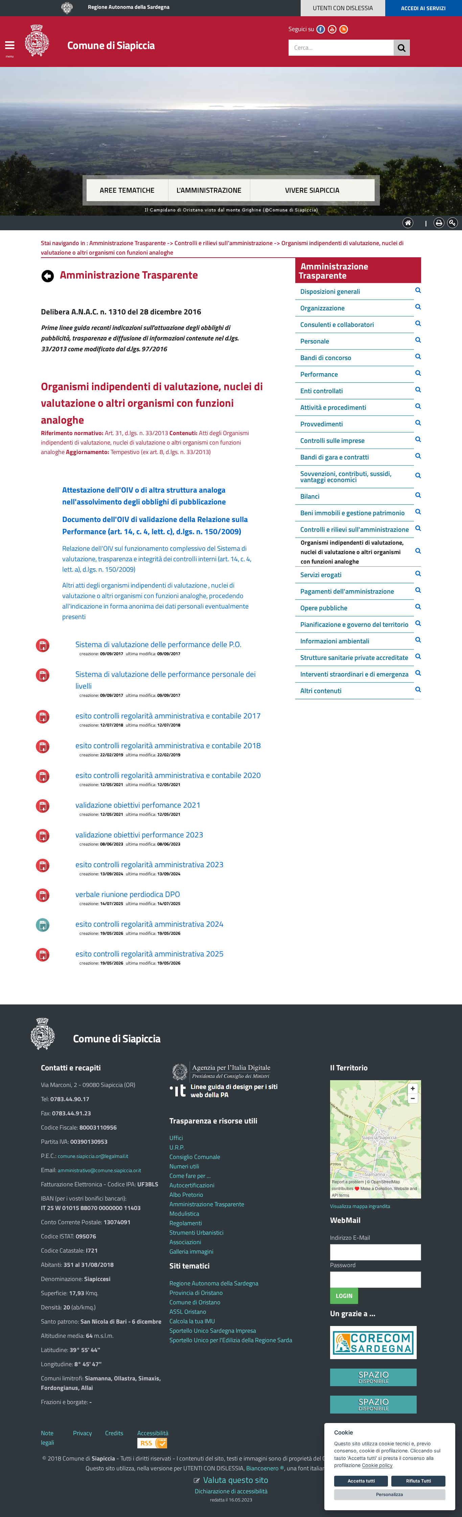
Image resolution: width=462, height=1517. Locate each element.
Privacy (82, 1433)
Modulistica (184, 1213)
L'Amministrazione (226, 222)
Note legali (47, 1437)
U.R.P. (177, 1147)
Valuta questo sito (235, 1479)
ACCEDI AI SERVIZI (423, 8)
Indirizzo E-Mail (350, 1237)
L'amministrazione (209, 190)
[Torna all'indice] (47, 274)
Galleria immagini (191, 1251)
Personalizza (389, 1494)
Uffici (176, 1137)
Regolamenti (185, 1223)
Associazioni (185, 1242)
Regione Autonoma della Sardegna (128, 7)
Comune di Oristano (195, 1302)
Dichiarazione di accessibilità (231, 1491)
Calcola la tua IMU (192, 1321)
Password (343, 1265)
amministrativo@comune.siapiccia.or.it (99, 1170)
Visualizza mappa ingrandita (360, 1206)
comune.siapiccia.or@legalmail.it (93, 1156)
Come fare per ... (190, 1175)
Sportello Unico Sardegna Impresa (212, 1330)
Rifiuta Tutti (418, 1481)
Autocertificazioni (191, 1185)
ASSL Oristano (187, 1311)
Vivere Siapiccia (312, 190)
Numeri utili (184, 1166)
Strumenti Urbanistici (196, 1232)
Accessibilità (152, 1433)
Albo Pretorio (186, 1194)
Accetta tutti (361, 1481)
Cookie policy (377, 1465)
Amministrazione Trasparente (206, 1204)
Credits (114, 1433)
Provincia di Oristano (196, 1292)
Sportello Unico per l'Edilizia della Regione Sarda (230, 1340)
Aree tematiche (127, 190)
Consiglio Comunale (194, 1156)
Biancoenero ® (265, 1468)
